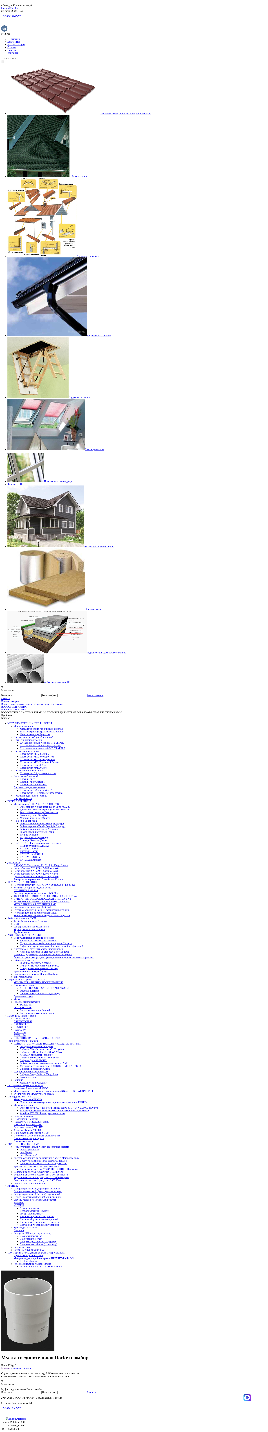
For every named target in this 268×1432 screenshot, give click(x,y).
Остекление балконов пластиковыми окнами (37, 1135)
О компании (13, 39)
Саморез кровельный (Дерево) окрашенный (37, 1188)
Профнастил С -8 (23, 798)
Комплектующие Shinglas (33, 815)
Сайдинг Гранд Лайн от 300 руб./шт (39, 1074)
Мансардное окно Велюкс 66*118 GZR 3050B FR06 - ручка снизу (54, 1110)
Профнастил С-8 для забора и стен (38, 773)
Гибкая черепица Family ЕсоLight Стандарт (42, 826)
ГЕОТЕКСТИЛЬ (22, 1007)
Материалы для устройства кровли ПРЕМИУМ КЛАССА (44, 1258)
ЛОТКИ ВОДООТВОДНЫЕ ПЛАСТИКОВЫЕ (45, 988)
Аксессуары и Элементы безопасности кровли (38, 949)
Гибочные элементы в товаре (35, 963)
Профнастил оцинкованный (28, 770)
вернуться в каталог (21, 1368)
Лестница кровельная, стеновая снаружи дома (44, 951)
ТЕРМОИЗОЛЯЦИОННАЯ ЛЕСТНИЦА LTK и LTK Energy (46, 896)
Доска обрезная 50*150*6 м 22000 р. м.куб (36, 876)
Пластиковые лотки (24, 985)
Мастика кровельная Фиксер (35, 818)
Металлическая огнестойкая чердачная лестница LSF (42, 915)
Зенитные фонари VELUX (28, 1130)
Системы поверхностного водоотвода (40, 993)
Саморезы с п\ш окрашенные (29, 1250)
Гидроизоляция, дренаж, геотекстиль (27, 979)
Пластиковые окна (23, 1141)
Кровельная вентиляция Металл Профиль (36, 974)
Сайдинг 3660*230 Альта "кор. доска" (40, 1057)
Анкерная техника (29, 1208)
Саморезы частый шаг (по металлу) (38, 1244)
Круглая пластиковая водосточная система (36, 1166)
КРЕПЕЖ (12, 1185)
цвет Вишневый (28, 1155)
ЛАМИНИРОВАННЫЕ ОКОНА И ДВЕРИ (37, 1038)
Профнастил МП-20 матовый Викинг (40, 762)
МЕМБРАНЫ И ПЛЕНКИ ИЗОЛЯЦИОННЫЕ (38, 982)
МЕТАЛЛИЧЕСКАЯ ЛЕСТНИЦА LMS (35, 904)
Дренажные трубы (23, 996)
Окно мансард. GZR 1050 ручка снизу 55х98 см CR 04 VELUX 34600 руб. (59, 1107)
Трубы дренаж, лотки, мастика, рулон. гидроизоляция (36, 1252)
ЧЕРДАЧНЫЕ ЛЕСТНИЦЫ (22, 882)
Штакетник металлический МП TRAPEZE (42, 748)
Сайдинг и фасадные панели (22, 1041)
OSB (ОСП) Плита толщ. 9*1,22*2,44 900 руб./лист (41, 865)
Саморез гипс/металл (31, 1238)
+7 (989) (11, 16)
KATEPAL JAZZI (29, 851)
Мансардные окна (23, 1105)
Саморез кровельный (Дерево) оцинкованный (38, 1191)
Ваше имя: (6, 695)
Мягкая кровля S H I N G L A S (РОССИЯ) (36, 804)
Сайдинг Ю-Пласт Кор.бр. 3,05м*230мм (41, 1052)
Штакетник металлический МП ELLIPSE (42, 742)
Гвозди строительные (31, 1213)
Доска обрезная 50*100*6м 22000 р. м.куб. (36, 873)
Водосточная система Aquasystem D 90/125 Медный (41, 1174)
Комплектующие (29, 834)
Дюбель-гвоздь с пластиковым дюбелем (35, 1199)
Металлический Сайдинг (33, 1082)
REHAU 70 (20, 1032)
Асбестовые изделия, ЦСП (21, 918)
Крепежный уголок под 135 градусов (39, 1222)
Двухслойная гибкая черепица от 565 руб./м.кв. (45, 809)
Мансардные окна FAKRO (28, 1099)
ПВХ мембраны (28, 1261)
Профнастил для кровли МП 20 (30, 795)
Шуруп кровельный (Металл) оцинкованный (37, 1197)
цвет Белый (26, 1152)
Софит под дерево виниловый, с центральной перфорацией (51, 946)
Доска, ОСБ (13, 862)
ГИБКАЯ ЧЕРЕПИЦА (19, 801)
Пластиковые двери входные (29, 1138)
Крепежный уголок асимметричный (39, 1219)
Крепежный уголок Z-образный (37, 1216)
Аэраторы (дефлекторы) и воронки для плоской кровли (43, 954)
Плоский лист (27, 779)
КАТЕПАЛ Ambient (30, 859)
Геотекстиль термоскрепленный (37, 1013)
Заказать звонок (95, 695)
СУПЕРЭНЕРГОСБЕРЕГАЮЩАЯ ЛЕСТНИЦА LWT (42, 898)
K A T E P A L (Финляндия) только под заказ (37, 843)
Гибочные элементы (24, 960)
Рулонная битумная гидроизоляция (32, 1263)
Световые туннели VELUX (28, 1127)
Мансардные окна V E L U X (22, 1096)
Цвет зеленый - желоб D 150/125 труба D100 (43, 1163)
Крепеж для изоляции (25, 1227)
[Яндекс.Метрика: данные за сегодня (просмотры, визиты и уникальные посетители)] (16, 1418)
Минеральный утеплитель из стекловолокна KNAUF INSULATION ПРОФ (54, 1091)
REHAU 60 (20, 1029)
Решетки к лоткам (29, 990)
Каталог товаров (16, 44)
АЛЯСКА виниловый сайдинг (36, 1054)
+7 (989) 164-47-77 (11, 1408)
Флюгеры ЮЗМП (23, 976)
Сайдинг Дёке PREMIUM (33, 1060)
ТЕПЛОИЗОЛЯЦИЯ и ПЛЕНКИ (25, 1085)
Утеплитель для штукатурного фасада (34, 1093)
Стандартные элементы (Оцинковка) (39, 965)
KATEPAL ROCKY (30, 857)
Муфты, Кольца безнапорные (29, 929)
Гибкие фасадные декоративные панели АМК (44, 1063)
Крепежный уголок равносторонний (39, 1224)
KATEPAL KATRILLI (31, 854)
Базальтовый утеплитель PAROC (31, 1088)
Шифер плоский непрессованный (31, 926)
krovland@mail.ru (10, 8)
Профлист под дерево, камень (29, 787)
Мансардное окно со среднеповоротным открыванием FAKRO (53, 1102)
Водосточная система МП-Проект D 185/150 (43, 1160)
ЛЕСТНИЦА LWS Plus (26, 890)
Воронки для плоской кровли (29, 1183)
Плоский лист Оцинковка (33, 784)
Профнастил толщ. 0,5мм (33, 765)
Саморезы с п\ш (22, 1247)
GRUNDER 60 (21, 1024)
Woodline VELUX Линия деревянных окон (42, 1113)
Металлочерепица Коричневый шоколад (41, 728)
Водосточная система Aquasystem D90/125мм (37, 1180)
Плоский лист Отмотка (32, 781)
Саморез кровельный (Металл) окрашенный (37, 1194)
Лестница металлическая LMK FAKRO (34, 907)
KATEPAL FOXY (29, 848)
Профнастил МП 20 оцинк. (34, 754)
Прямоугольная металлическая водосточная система (41, 1146)
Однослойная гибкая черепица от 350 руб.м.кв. (45, 806)
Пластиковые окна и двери (21, 1015)
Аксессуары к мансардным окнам (31, 1121)
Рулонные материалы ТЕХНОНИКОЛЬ (41, 1266)
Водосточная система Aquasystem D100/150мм (38, 1172)
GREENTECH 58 (23, 1021)
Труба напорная (22, 932)
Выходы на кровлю (24, 1116)
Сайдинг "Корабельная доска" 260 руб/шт (42, 1049)
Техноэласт (26, 1004)
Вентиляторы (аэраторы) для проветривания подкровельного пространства (54, 957)
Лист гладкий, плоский (26, 776)
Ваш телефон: (49, 695)
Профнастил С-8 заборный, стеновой (33, 737)
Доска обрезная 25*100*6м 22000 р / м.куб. (36, 868)
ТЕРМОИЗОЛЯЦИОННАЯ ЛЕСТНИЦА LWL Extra (41, 901)
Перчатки (19, 1230)
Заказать (5, 1368)
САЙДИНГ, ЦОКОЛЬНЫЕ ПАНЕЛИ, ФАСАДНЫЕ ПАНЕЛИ (47, 1043)
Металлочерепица (23, 726)
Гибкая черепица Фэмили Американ (39, 829)
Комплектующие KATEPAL (34, 845)
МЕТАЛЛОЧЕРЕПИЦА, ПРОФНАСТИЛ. (30, 723)
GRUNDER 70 (21, 1027)
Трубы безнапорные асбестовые (30, 921)
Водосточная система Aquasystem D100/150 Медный (41, 1177)
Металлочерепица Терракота (35, 734)
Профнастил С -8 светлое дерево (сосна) (41, 793)
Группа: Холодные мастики (28, 1255)
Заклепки (19, 1202)
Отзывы (11, 47)
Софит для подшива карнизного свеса (34, 937)
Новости (12, 50)
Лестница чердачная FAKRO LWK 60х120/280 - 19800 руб (44, 885)
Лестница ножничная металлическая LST (36, 912)
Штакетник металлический (28, 740)
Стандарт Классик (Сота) (33, 840)
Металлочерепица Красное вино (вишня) (41, 731)
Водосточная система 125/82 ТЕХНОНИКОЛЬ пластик (49, 1169)
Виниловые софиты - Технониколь (38, 940)
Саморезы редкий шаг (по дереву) (38, 1241)
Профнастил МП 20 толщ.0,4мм (37, 756)
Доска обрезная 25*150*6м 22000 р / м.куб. (36, 871)
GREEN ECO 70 (22, 1018)
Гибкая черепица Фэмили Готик (37, 832)
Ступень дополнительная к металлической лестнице (41, 910)
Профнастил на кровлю (26, 751)
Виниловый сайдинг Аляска (35, 1068)
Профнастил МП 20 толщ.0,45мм (37, 759)
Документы (13, 41)
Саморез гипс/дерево (31, 1236)
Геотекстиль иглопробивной (35, 1010)
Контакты (12, 53)
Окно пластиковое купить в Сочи (31, 1133)
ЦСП (16, 924)
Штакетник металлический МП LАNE (40, 745)
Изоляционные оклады (26, 1119)
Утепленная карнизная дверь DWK (32, 887)
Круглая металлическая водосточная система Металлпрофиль (46, 1158)
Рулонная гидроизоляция (27, 1002)
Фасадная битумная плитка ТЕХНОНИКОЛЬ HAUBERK (50, 1066)
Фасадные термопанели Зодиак (36, 1046)
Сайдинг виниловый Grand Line (31, 1071)
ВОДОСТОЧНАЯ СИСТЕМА (23, 1144)
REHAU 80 (20, 1035)
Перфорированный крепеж (34, 1211)
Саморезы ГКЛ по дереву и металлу (33, 1233)
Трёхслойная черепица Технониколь (39, 812)
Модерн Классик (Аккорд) (34, 837)
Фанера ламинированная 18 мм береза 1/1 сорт (38, 879)
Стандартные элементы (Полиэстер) (39, 968)
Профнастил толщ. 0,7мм (33, 767)
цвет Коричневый (29, 1149)
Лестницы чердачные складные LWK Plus (36, 893)
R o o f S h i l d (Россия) (26, 820)
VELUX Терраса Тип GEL (28, 1124)
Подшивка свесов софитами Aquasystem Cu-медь (46, 943)
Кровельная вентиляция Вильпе (31, 971)
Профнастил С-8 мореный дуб (36, 790)
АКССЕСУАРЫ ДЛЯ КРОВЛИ (24, 935)
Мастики (18, 999)
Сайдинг (18, 1080)
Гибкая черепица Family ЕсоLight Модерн (42, 823)
